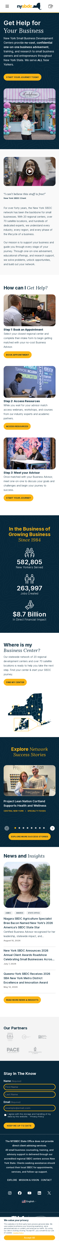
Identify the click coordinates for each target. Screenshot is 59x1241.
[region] (29, 1229)
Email (12, 1102)
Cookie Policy (18, 1233)
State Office (34, 913)
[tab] (15, 828)
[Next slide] (52, 828)
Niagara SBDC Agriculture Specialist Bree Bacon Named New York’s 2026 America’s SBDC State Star (28, 923)
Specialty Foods (37, 811)
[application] (30, 171)
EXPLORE (12, 1180)
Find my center (15, 682)
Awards (19, 913)
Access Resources (17, 426)
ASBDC (8, 913)
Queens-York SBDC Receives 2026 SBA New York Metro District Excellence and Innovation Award (27, 978)
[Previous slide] (6, 828)
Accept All (29, 1237)
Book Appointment (17, 355)
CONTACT (46, 1180)
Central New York (14, 811)
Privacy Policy (37, 1116)
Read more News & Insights (22, 1000)
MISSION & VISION (29, 1180)
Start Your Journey (18, 498)
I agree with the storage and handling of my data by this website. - (29, 1115)
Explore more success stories (29, 836)
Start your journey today (22, 77)
